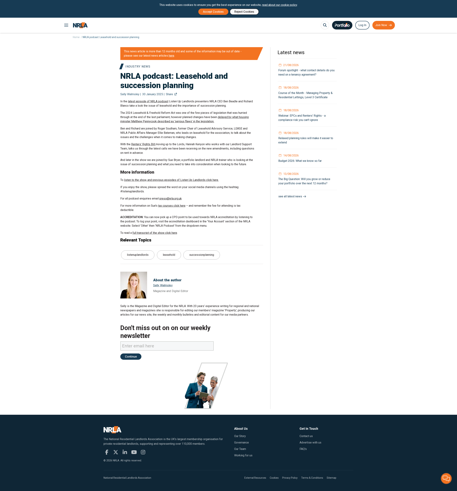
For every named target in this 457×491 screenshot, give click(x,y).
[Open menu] (66, 25)
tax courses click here (171, 205)
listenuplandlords (138, 254)
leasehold (169, 254)
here (171, 55)
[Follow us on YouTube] (134, 452)
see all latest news (290, 196)
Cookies (274, 477)
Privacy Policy (290, 477)
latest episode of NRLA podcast (148, 101)
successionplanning (201, 254)
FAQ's (303, 449)
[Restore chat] (446, 478)
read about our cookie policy (279, 5)
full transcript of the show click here (154, 233)
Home (76, 37)
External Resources (255, 477)
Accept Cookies (213, 11)
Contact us (306, 436)
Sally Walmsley (163, 285)
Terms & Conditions (312, 477)
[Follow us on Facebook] (107, 452)
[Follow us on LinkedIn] (125, 452)
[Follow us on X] (116, 452)
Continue (131, 356)
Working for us (243, 455)
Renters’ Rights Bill (143, 144)
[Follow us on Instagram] (143, 452)
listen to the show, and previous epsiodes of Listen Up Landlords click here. (171, 180)
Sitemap (331, 477)
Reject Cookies (244, 11)
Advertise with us (310, 442)
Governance (241, 442)
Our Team (240, 449)
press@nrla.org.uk (170, 198)
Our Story (240, 436)
